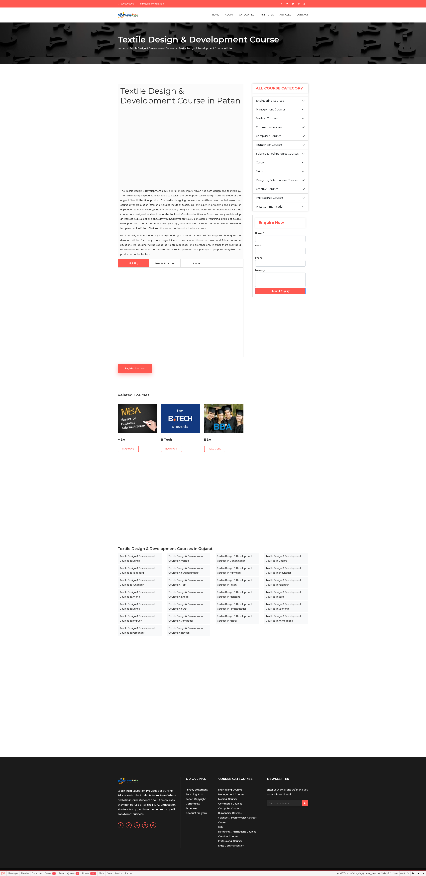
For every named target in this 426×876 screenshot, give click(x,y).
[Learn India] (128, 15)
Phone (259, 258)
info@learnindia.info (153, 3)
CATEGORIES (246, 14)
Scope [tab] (196, 263)
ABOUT (229, 14)
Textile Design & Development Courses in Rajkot (283, 594)
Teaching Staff (194, 794)
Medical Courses (267, 118)
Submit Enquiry (280, 291)
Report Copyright (196, 799)
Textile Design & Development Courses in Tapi (186, 582)
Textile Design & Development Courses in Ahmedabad (283, 618)
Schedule (191, 808)
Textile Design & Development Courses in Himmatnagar (234, 606)
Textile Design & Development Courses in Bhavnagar (283, 570)
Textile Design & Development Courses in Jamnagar (186, 618)
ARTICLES (285, 14)
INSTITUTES (267, 14)
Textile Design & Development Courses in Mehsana (234, 594)
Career (260, 162)
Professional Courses (269, 197)
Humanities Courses (269, 144)
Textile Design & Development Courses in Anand (137, 594)
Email (258, 245)
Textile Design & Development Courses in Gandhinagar (234, 558)
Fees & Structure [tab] (165, 263)
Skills (259, 171)
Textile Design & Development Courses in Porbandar (137, 630)
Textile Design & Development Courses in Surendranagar (186, 570)
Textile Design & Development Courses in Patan (234, 582)
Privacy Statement (197, 789)
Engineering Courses (270, 100)
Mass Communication (270, 206)
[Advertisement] (180, 148)
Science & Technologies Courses (277, 153)
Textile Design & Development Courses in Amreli (234, 618)
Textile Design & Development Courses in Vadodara (137, 570)
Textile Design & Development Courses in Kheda (186, 594)
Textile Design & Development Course (152, 48)
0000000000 (127, 3)
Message (260, 270)
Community (193, 803)
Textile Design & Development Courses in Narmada (234, 570)
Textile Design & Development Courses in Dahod (137, 606)
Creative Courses (267, 189)
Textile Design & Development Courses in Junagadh (137, 582)
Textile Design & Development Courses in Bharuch (137, 618)
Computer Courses (268, 136)
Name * (259, 233)
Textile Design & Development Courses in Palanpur (283, 582)
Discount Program (196, 813)
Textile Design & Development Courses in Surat (186, 606)
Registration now (134, 368)
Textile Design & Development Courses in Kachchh (283, 606)
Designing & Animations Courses (277, 180)
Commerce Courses (269, 127)
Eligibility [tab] (133, 263)
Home (121, 48)
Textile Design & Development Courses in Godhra (283, 558)
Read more (128, 448)
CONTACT (302, 14)
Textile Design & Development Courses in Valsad (186, 558)
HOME (215, 14)
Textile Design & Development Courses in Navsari (186, 630)
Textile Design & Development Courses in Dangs (137, 558)
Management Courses (270, 109)
